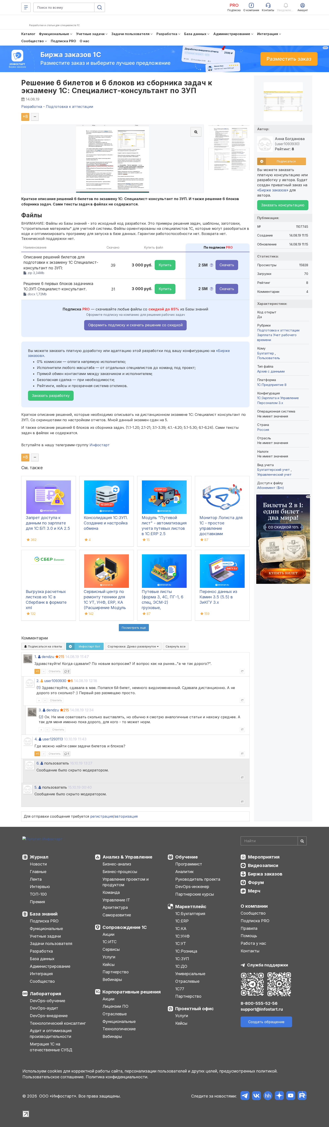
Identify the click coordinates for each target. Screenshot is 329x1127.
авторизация (126, 816)
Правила (249, 928)
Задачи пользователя (51, 943)
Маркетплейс (190, 906)
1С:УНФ (182, 936)
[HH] (267, 1096)
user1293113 (52, 739)
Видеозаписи (263, 865)
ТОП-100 (38, 894)
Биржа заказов (265, 874)
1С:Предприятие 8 (271, 385)
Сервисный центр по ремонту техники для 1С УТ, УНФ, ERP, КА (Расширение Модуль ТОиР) (105, 602)
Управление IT (116, 900)
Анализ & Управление (127, 857)
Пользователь (268, 358)
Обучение (186, 857)
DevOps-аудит (44, 1008)
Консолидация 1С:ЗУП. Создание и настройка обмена (106, 523)
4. (36, 739)
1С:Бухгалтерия (190, 913)
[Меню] (26, 7)
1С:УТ (180, 943)
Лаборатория (45, 993)
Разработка (41, 951)
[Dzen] (279, 1096)
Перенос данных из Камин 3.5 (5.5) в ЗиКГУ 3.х (218, 597)
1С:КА (180, 928)
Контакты (250, 951)
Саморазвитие (117, 915)
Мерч (254, 891)
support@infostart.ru (262, 1009)
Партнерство (116, 972)
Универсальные (190, 973)
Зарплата (264, 335)
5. (35, 787)
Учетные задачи (45, 936)
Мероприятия (264, 857)
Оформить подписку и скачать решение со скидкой (135, 325)
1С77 (179, 989)
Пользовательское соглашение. (53, 1077)
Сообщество (42, 981)
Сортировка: (132, 646)
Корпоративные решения (132, 992)
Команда (111, 892)
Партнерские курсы (194, 894)
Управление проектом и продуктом (126, 882)
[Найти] (302, 840)
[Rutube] (302, 1096)
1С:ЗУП (182, 958)
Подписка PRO (44, 921)
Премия (37, 901)
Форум (256, 882)
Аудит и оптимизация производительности (51, 1033)
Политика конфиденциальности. (117, 1077)
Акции (108, 934)
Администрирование (50, 966)
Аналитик (184, 871)
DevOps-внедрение (49, 1015)
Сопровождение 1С (125, 927)
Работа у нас (253, 943)
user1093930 (55, 681)
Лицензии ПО (115, 1006)
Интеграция (41, 973)
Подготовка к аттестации (278, 330)
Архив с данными (271, 371)
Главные (38, 871)
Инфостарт (100, 445)
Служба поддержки (267, 965)
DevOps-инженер (192, 886)
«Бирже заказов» (272, 190)
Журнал (39, 857)
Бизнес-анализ (117, 864)
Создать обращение (266, 1022)
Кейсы (109, 964)
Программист (188, 864)
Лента (36, 879)
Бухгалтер (266, 353)
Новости (38, 864)
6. (37, 763)
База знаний (44, 914)
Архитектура (115, 907)
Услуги (109, 957)
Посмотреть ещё (134, 627)
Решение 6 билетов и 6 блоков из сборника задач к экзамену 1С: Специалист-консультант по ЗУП (116, 86)
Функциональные (46, 928)
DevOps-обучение (47, 1000)
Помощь (249, 935)
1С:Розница (186, 951)
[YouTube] (290, 1096)
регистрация (101, 816)
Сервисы (111, 949)
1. (35, 656)
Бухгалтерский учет (274, 469)
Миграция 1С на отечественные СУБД (51, 1047)
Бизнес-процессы (120, 871)
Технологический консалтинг (58, 1023)
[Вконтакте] (256, 1096)
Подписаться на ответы (44, 646)
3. (40, 710)
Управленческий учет (274, 474)
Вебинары (112, 979)
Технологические (119, 1028)
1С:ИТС (110, 941)
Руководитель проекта (197, 879)
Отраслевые (115, 1014)
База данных (42, 958)
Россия (263, 429)
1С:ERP (182, 921)
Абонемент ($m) (270, 488)
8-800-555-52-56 (259, 1003)
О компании (254, 906)
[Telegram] (245, 1096)
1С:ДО (181, 966)
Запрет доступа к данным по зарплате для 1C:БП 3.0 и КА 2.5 (48, 523)
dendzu (48, 656)
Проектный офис (194, 1008)
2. (37, 681)
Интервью (40, 886)
